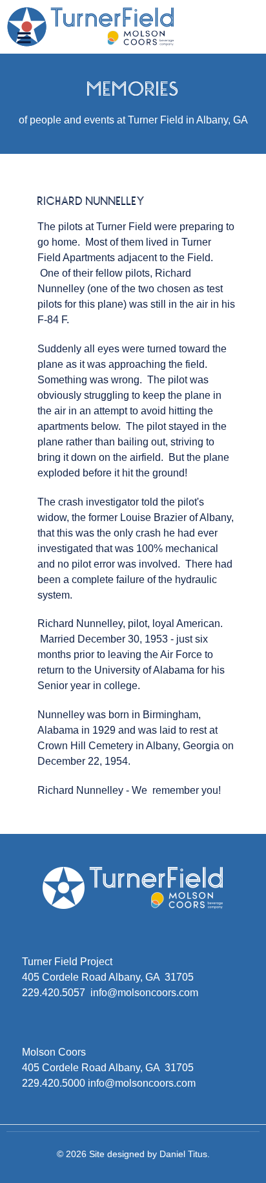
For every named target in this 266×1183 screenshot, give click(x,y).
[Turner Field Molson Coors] (90, 26)
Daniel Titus (183, 1154)
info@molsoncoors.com (144, 992)
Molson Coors (54, 1052)
